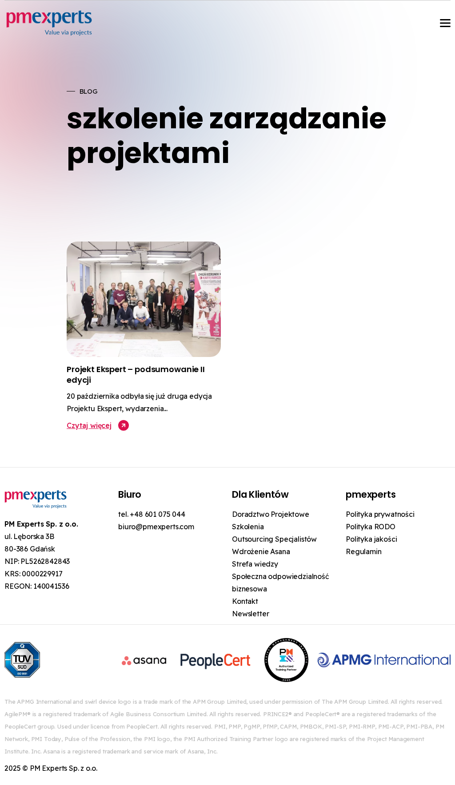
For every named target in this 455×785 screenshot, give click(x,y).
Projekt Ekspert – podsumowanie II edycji (136, 374)
